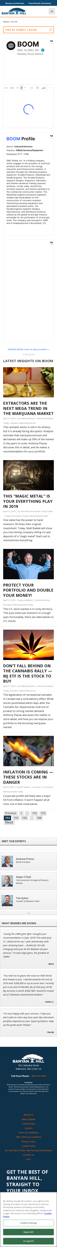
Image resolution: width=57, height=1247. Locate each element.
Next (9, 822)
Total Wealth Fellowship (39, 3)
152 (34, 813)
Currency (36, 787)
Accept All (28, 1241)
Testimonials (28, 1123)
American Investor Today (17, 516)
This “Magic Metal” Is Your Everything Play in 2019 (28, 501)
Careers (28, 1128)
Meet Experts (28, 1119)
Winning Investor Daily (23, 604)
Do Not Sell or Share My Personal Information (28, 1150)
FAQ (28, 1159)
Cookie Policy (28, 1145)
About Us (28, 1114)
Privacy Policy (28, 1141)
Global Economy (42, 600)
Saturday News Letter (38, 516)
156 (24, 818)
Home (6, 21)
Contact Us (28, 1154)
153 (43, 813)
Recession (7, 604)
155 (16, 818)
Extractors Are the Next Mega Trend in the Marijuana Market (28, 408)
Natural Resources (27, 423)
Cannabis (14, 423)
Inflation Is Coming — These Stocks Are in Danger (28, 777)
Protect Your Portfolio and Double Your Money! (28, 590)
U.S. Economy (47, 787)
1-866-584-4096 (38, 1075)
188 (39, 818)
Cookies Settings (28, 1222)
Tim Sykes (22, 898)
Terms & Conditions (28, 1132)
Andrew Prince (25, 859)
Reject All (28, 1232)
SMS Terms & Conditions (28, 1136)
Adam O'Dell (23, 877)
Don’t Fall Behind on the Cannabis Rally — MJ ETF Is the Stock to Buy (27, 673)
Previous (10, 813)
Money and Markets (14, 3)
